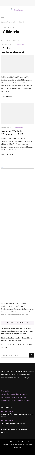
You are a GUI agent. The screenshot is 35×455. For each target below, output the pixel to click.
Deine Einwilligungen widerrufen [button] (13, 397)
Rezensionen (19, 44)
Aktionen (4, 427)
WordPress (28, 444)
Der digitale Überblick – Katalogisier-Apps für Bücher (17, 415)
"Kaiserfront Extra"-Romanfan (12, 328)
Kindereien (19, 128)
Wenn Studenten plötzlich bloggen (13, 423)
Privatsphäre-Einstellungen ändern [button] (14, 394)
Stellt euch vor (7, 411)
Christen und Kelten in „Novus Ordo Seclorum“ (14, 431)
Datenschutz (5, 391)
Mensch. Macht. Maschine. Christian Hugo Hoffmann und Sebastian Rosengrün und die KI (17, 331)
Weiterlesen (7, 96)
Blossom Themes (8, 444)
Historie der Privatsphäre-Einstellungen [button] (15, 400)
